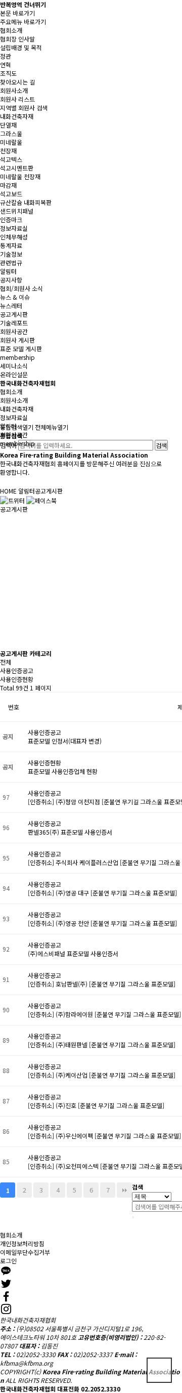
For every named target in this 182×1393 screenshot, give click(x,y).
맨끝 (124, 1190)
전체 (5, 662)
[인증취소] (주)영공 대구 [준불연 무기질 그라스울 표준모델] (102, 892)
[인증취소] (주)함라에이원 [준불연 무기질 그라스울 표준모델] (104, 1014)
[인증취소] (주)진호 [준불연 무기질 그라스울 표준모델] (96, 1105)
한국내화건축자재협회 (28, 383)
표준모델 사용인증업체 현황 (63, 771)
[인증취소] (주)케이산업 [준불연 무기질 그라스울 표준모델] (101, 1075)
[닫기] (133, 1217)
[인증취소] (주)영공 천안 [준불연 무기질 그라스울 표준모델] (102, 923)
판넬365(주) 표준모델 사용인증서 (70, 832)
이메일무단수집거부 (25, 1252)
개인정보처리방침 (22, 1243)
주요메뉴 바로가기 (23, 21)
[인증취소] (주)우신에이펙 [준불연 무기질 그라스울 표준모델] (104, 1135)
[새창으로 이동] (12, 499)
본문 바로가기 (17, 13)
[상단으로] (159, 1370)
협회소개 (11, 1235)
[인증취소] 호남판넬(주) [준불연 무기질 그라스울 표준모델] (101, 983)
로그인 (8, 1260)
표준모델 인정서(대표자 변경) (65, 740)
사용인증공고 (16, 670)
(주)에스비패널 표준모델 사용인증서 (73, 953)
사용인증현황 (16, 679)
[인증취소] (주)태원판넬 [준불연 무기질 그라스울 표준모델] (101, 1044)
